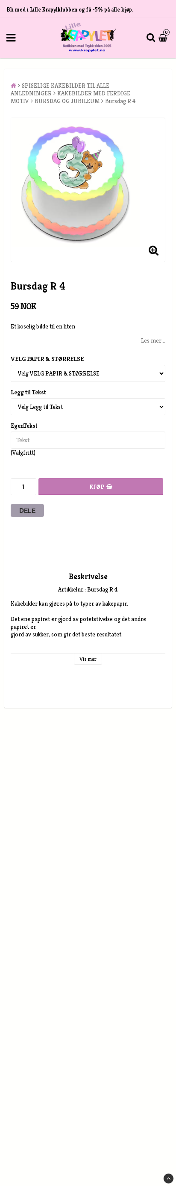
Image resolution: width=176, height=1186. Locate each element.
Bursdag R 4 (120, 101)
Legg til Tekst (28, 392)
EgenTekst (24, 425)
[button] (164, 37)
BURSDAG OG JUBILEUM (67, 101)
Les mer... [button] (153, 340)
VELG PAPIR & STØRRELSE (47, 359)
